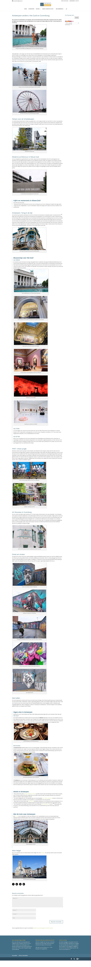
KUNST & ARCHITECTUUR (47, 8)
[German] (68, 21)
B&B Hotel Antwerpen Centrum (30, 793)
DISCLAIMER (14, 955)
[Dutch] (71, 21)
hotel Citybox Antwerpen (47, 798)
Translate (74, 24)
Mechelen (43, 852)
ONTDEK (37, 8)
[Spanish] (67, 21)
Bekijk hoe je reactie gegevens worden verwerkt (43, 928)
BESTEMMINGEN (59, 8)
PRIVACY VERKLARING (23, 955)
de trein (16, 816)
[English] (65, 21)
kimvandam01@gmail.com (44, 947)
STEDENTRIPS (31, 8)
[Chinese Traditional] (70, 21)
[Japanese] (73, 21)
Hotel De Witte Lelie (45, 804)
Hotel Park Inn (31, 801)
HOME (25, 8)
